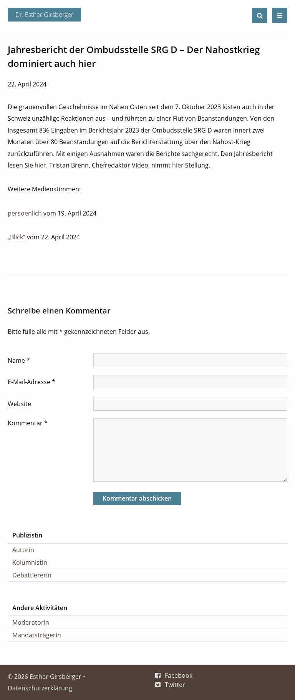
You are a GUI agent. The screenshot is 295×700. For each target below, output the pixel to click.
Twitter (175, 684)
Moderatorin (30, 622)
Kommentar (28, 423)
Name (19, 360)
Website (19, 404)
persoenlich (25, 213)
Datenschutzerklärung (40, 688)
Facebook (178, 675)
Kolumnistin (29, 562)
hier (40, 165)
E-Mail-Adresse (31, 382)
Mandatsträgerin (36, 635)
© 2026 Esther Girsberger (44, 676)
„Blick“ (16, 237)
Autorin (23, 550)
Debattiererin (31, 575)
